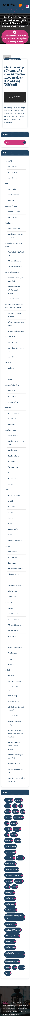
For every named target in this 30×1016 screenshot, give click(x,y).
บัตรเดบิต (8, 183)
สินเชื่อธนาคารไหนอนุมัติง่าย (16, 443)
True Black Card (13, 419)
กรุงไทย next (9, 490)
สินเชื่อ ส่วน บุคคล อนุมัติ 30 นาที (13, 917)
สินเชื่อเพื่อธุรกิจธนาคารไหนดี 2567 (16, 235)
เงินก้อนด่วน (12, 396)
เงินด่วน (21, 967)
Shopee (7, 812)
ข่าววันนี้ (8, 829)
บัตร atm (8, 408)
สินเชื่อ (15, 887)
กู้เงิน (22, 812)
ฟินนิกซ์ (10, 512)
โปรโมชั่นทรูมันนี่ (13, 299)
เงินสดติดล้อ (12, 461)
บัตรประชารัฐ (12, 342)
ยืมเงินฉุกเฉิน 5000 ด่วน (15, 569)
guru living (18, 800)
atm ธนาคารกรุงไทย (14, 413)
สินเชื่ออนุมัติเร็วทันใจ (12, 936)
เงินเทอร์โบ (11, 507)
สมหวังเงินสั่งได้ (13, 529)
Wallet (10, 523)
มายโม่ (10, 501)
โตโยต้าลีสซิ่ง (12, 597)
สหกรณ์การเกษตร (14, 580)
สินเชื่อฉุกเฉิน (9, 892)
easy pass (11, 379)
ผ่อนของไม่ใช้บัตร (11, 206)
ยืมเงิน (7, 887)
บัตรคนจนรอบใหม (12, 59)
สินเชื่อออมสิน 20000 (14, 456)
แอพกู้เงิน (11, 200)
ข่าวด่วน (13, 823)
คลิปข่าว (14, 835)
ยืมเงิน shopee (12, 217)
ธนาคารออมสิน (10, 852)
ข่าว (6, 823)
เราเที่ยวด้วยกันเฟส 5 (12, 272)
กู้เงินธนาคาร (12, 172)
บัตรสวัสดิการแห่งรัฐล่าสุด (13, 875)
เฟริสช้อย (11, 535)
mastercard (11, 374)
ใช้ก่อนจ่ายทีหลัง (13, 467)
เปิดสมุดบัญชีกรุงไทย (12, 385)
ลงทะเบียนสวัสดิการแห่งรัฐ (16, 349)
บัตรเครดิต (8, 881)
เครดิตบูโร (11, 391)
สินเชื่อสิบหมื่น (9, 223)
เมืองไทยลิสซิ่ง (12, 591)
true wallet (11, 424)
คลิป (6, 835)
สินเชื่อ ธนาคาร (10, 904)
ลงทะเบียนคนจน (10, 337)
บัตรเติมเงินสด (12, 552)
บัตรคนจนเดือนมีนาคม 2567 (15, 770)
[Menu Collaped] (27, 6)
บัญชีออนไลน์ (12, 167)
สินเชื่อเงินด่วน (13, 436)
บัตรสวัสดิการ (12, 178)
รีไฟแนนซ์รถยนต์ (13, 574)
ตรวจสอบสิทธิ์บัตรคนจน (16, 331)
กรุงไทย (15, 812)
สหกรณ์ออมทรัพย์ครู (14, 585)
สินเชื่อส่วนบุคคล (13, 195)
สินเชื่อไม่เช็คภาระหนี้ (12, 962)
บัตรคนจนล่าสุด (10, 864)
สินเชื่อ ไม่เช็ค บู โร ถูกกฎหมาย (12, 954)
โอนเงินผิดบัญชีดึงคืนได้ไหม (16, 253)
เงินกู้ (14, 967)
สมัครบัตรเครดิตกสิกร (15, 540)
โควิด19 (7, 973)
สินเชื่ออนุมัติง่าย (10, 924)
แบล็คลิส (11, 368)
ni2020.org (6, 1003)
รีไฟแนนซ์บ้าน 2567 (14, 261)
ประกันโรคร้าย (13, 402)
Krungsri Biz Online (14, 495)
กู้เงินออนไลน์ (12, 557)
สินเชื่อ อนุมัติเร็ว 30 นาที (13, 930)
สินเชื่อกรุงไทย (13, 450)
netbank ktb (12, 478)
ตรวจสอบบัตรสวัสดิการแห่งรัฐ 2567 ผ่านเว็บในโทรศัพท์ (14, 306)
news (14, 806)
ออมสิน (7, 967)
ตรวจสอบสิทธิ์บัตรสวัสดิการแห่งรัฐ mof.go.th (14, 290)
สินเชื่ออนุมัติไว (10, 941)
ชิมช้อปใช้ (8, 161)
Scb (20, 806)
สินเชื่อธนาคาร (10, 898)
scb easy (10, 484)
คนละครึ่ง (17, 829)
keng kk (7, 806)
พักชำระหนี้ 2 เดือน (14, 212)
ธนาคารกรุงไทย (10, 846)
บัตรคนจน (20, 858)
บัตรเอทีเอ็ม (12, 189)
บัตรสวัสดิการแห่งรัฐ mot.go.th (14, 315)
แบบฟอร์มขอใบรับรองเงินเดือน (13, 244)
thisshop (11, 518)
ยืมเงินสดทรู (12, 563)
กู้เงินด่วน (8, 817)
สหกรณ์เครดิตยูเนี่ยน (15, 266)
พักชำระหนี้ (18, 881)
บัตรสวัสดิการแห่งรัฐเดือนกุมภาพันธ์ (16, 279)
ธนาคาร (17, 840)
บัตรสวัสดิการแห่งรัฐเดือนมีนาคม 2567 (16, 779)
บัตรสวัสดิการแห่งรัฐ (14, 357)
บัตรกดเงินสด (9, 858)
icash (9, 473)
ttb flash (8, 546)
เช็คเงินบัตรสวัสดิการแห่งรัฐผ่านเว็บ (16, 323)
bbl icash (8, 362)
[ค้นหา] (24, 142)
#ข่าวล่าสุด (8, 800)
